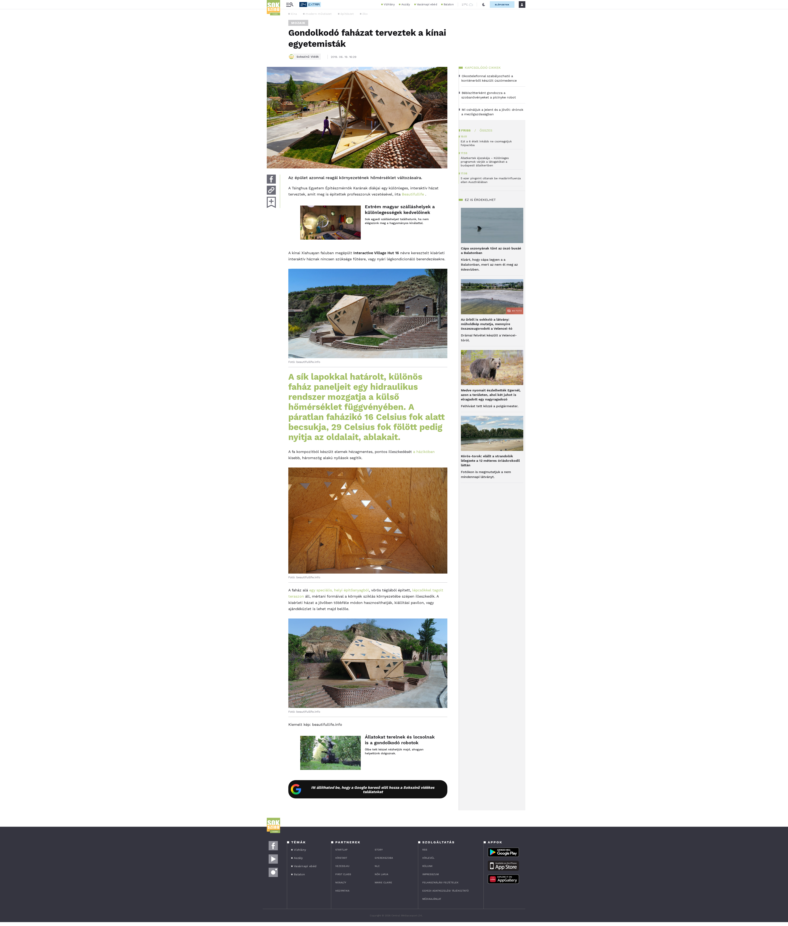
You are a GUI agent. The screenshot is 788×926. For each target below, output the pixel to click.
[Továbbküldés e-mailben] (271, 190)
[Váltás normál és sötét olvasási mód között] (483, 4)
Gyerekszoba (384, 857)
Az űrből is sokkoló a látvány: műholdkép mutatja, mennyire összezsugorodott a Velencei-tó (486, 324)
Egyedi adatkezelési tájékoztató (445, 890)
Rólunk (427, 866)
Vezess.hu (342, 866)
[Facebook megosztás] (271, 179)
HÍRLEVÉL (428, 857)
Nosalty (340, 882)
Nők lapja (381, 874)
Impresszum (430, 874)
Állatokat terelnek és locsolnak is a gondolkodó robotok (400, 739)
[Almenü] (289, 4)
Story (379, 849)
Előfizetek (502, 4)
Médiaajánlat (431, 898)
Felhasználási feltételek (440, 882)
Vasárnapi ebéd (427, 4)
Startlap (341, 849)
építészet (347, 13)
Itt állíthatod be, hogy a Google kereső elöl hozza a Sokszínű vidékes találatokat (372, 789)
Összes (486, 130)
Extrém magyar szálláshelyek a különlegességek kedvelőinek (400, 209)
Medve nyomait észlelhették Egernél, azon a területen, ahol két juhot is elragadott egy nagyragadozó (491, 394)
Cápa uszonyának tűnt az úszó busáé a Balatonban (491, 250)
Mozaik (298, 23)
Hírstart (341, 857)
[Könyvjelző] (271, 202)
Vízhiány (389, 4)
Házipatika (342, 890)
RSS (424, 849)
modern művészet (319, 13)
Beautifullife (413, 194)
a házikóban (424, 451)
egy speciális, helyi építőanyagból (339, 590)
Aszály (405, 4)
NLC (377, 866)
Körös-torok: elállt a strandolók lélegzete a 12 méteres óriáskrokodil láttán (490, 460)
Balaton (449, 4)
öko (365, 13)
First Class (343, 874)
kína (294, 13)
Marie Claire (383, 882)
